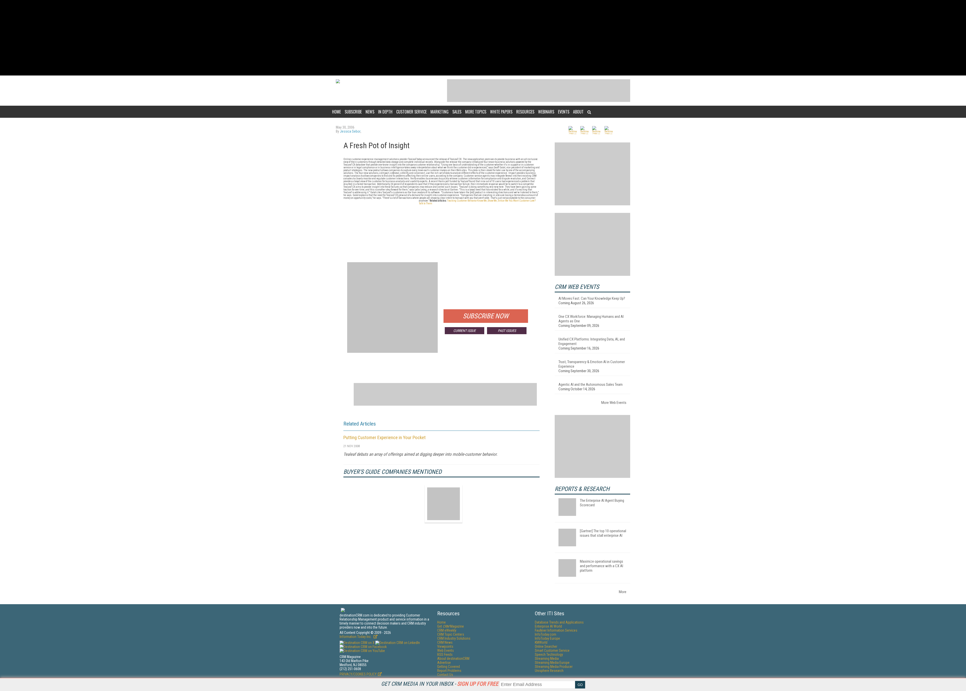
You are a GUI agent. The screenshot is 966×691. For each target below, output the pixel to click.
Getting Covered (448, 667)
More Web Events (613, 402)
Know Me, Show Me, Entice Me (492, 200)
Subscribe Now (486, 316)
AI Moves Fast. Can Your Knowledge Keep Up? (591, 298)
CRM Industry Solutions (453, 638)
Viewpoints (445, 646)
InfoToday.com (545, 634)
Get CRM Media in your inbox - (439, 684)
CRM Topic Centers (450, 634)
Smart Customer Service (552, 650)
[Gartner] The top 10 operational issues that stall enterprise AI (603, 533)
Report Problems (449, 671)
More (622, 592)
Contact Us (445, 675)
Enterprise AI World (548, 626)
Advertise (444, 663)
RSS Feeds (445, 654)
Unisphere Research (549, 671)
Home (336, 112)
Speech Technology (549, 654)
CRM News (445, 642)
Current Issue (464, 331)
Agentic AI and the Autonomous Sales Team (590, 384)
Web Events (445, 650)
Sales (456, 112)
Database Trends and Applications (559, 622)
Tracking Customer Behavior (462, 200)
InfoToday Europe (547, 638)
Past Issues (507, 331)
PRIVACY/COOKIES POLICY (358, 674)
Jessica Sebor (350, 131)
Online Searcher (546, 646)
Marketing (439, 112)
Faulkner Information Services (556, 630)
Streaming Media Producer (554, 667)
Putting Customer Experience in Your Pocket (384, 437)
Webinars (546, 112)
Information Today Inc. (356, 637)
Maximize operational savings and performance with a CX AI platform (601, 566)
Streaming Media (547, 659)
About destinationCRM (453, 659)
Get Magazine (450, 626)
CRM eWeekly (446, 630)
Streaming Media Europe (552, 663)
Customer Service (411, 112)
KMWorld (541, 642)
